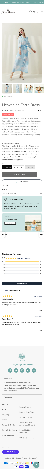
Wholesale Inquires (26, 438)
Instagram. (19, 206)
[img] (40, 110)
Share (7, 235)
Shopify (34, 458)
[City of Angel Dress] (33, 223)
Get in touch (29, 204)
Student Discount (25, 417)
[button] (38, 11)
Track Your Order (8, 435)
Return (4, 420)
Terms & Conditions (9, 430)
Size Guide (5, 185)
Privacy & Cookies (8, 425)
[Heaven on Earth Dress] (7, 88)
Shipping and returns (9, 193)
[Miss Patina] (8, 11)
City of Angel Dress (11, 219)
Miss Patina (16, 458)
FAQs (4, 409)
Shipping (5, 415)
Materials (5, 190)
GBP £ (4, 447)
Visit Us (5, 404)
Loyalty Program (25, 407)
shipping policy (17, 159)
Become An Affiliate (26, 412)
